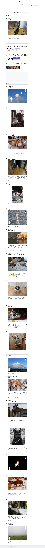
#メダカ (16, 541)
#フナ (18, 541)
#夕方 (16, 373)
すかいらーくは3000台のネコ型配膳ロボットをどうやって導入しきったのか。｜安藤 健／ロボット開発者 (16, 46)
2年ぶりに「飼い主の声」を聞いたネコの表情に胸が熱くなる (9, 64)
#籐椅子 (13, 327)
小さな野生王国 (9, 86)
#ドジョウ (25, 541)
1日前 (17, 134)
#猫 (12, 276)
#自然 (8, 542)
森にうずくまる (9, 229)
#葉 (13, 250)
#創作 (10, 226)
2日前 (11, 183)
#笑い (13, 450)
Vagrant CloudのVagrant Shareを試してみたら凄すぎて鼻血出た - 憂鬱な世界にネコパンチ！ (16, 55)
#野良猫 (10, 541)
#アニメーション (13, 226)
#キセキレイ (18, 250)
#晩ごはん (17, 276)
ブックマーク (7, 53)
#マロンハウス (14, 373)
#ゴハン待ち (13, 180)
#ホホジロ (15, 250)
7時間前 (11, 18)
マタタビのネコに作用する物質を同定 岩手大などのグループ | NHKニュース (24, 64)
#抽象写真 (21, 250)
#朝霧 (14, 541)
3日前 (11, 355)
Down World (9, 183)
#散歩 (10, 373)
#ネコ (11, 180)
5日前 (11, 523)
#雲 (11, 373)
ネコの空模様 (9, 18)
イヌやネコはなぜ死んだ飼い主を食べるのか (16, 63)
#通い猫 (13, 541)
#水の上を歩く (17, 226)
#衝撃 (11, 450)
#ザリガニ (22, 541)
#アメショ (14, 276)
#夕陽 (10, 250)
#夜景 (12, 250)
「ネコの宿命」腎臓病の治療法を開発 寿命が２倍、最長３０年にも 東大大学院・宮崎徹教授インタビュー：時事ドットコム (24, 46)
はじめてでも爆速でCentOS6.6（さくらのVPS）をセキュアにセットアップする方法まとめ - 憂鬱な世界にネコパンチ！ (9, 55)
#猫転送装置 (15, 327)
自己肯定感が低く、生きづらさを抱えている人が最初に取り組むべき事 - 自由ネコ (9, 46)
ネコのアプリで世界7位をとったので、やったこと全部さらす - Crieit (24, 55)
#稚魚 (20, 541)
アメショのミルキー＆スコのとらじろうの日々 (12, 134)
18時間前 (12, 86)
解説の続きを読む (16, 12)
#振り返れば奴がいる (14, 520)
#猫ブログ (9, 180)
